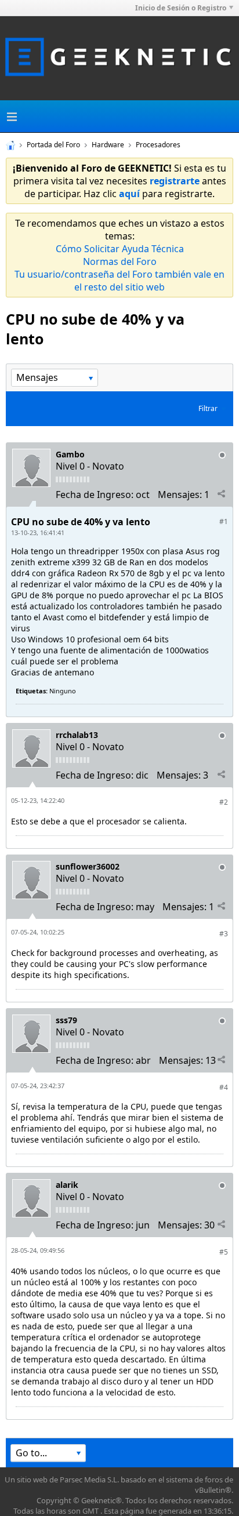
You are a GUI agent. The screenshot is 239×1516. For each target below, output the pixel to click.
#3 (223, 934)
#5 (223, 1252)
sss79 (66, 1020)
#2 (223, 802)
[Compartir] (221, 494)
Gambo (70, 454)
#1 (223, 521)
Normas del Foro (120, 261)
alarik (67, 1184)
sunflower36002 (87, 866)
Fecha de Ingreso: (94, 494)
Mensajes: (180, 494)
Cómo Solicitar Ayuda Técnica (120, 248)
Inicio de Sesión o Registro (180, 8)
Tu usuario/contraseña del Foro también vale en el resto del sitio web (119, 280)
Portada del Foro (53, 145)
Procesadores (158, 145)
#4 (223, 1087)
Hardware (108, 145)
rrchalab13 (77, 734)
